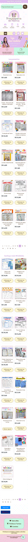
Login (18, 26)
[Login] (18, 24)
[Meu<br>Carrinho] (23, 24)
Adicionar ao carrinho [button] (7, 82)
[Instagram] (14, 33)
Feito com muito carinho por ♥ (14, 537)
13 (25, 246)
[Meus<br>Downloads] (5, 24)
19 (12, 248)
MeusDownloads (5, 27)
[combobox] (12, 7)
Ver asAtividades (12, 27)
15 (5, 502)
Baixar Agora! (7, 429)
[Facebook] (18, 33)
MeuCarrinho (23, 27)
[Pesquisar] (25, 7)
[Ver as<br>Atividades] (12, 24)
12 (22, 246)
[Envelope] (22, 33)
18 (10, 248)
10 (17, 246)
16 (8, 502)
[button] (5, 33)
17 (7, 248)
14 (3, 248)
